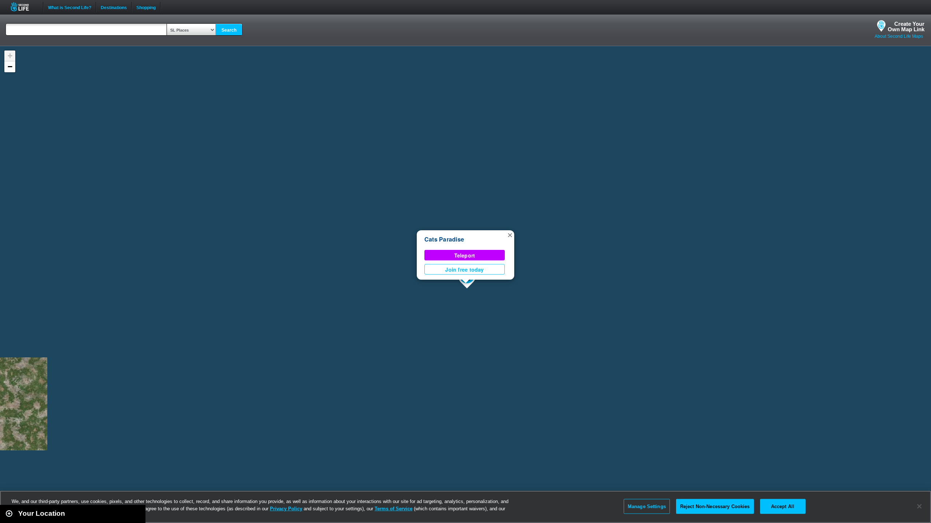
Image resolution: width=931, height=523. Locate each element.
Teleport (464, 255)
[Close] (919, 506)
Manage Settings (647, 506)
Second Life (23, 7)
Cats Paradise (444, 239)
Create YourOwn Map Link (906, 26)
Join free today (464, 269)
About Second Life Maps (899, 36)
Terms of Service (393, 508)
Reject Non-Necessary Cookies (715, 506)
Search (228, 30)
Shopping (146, 7)
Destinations (114, 7)
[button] (510, 234)
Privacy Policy (286, 508)
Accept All (782, 506)
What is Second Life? (69, 7)
